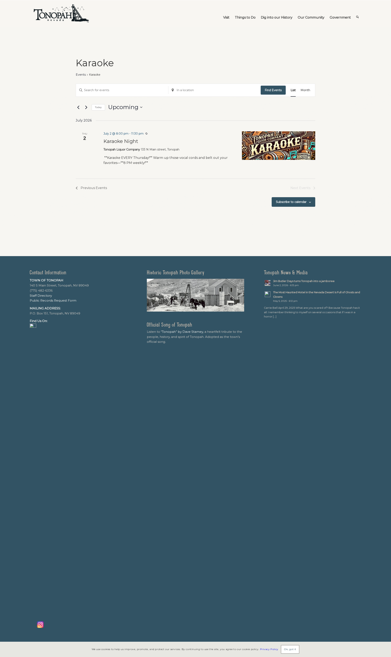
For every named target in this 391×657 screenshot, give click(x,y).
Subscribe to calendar (291, 202)
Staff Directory (41, 296)
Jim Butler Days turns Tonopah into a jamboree (304, 281)
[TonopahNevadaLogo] (61, 13)
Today (98, 107)
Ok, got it (290, 649)
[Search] (357, 13)
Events (81, 74)
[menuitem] (226, 13)
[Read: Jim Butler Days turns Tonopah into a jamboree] (267, 283)
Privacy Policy (269, 649)
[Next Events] (86, 107)
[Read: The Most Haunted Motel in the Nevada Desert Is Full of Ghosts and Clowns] (267, 294)
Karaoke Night (120, 141)
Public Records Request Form (53, 300)
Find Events (273, 90)
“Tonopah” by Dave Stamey (182, 332)
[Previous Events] (78, 107)
